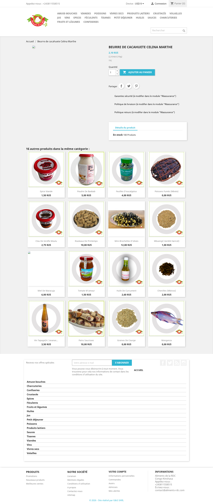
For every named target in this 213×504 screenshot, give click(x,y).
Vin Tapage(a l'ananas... (46, 340)
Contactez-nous (74, 491)
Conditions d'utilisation (78, 483)
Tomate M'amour (86, 290)
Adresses (113, 487)
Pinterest (136, 86)
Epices (77, 17)
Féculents (91, 17)
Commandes (115, 479)
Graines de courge (126, 340)
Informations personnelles (121, 475)
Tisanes (106, 17)
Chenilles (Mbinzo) (167, 290)
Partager (121, 86)
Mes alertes (114, 491)
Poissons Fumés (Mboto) (166, 191)
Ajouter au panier (137, 72)
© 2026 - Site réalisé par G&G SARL (106, 500)
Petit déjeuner (123, 17)
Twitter (170, 363)
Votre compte (117, 471)
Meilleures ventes (34, 483)
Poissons (100, 13)
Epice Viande (46, 191)
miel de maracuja (46, 290)
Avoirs (112, 483)
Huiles (140, 17)
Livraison (71, 476)
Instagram (184, 363)
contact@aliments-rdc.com (169, 490)
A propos (71, 487)
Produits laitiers (138, 13)
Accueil (138, 370)
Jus (59, 17)
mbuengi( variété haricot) (166, 241)
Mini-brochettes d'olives (126, 241)
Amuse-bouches (67, 13)
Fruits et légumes (68, 21)
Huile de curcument (126, 290)
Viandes (86, 13)
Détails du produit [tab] (125, 127)
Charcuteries (168, 17)
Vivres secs (117, 13)
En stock (118, 134)
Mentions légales (75, 480)
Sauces (152, 17)
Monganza (166, 340)
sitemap (71, 495)
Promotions (31, 476)
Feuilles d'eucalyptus (126, 191)
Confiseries (91, 21)
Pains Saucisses (86, 340)
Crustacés (159, 13)
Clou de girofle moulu (46, 241)
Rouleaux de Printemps (86, 241)
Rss (177, 363)
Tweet (129, 86)
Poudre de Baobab (86, 191)
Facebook (163, 363)
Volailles (176, 13)
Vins (67, 17)
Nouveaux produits (35, 480)
